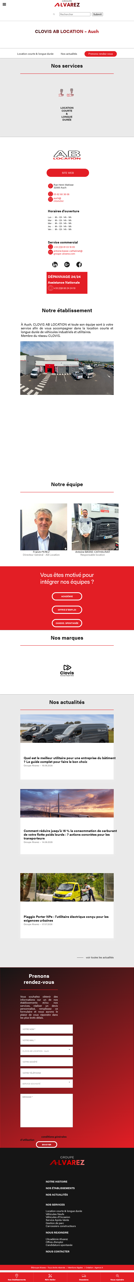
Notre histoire (56, 1181)
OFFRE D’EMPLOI (67, 609)
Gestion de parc (55, 1223)
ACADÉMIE (67, 596)
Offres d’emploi (54, 1242)
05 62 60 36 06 (61, 194)
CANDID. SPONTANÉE (67, 623)
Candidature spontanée (59, 1244)
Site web (68, 173)
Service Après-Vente (57, 1219)
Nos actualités (69, 54)
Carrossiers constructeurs (61, 1226)
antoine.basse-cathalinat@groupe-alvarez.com (68, 252)
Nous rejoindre (57, 1232)
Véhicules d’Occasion (58, 1217)
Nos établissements (60, 1188)
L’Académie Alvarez (57, 1239)
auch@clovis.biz (59, 199)
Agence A (99, 1267)
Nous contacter (57, 1251)
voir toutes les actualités (100, 957)
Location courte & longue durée (35, 54)
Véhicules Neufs (55, 1214)
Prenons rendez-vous (100, 54)
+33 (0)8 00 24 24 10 (64, 288)
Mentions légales (75, 1267)
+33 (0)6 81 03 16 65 (64, 246)
